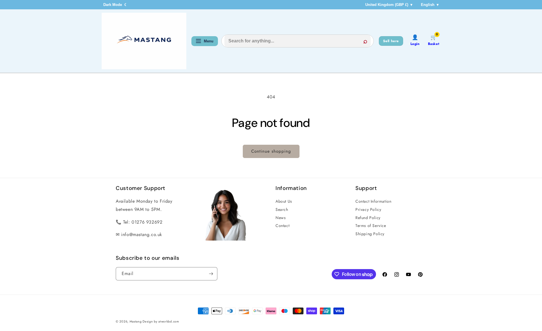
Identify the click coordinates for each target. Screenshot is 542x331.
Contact (282, 225)
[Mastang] (144, 41)
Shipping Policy (369, 234)
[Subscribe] (211, 273)
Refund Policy (368, 217)
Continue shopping (271, 151)
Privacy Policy (368, 209)
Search (282, 209)
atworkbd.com (168, 321)
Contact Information (373, 201)
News (281, 217)
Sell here (391, 41)
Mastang (136, 321)
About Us (284, 201)
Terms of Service (370, 225)
